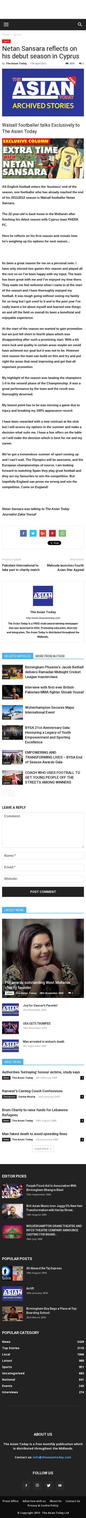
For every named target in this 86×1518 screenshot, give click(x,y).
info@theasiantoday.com (52, 1457)
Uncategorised (13, 1373)
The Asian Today (16, 63)
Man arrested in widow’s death (43, 1041)
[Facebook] (26, 1485)
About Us (56, 1501)
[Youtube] (60, 1485)
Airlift (30, 1288)
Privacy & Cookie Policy (43, 1505)
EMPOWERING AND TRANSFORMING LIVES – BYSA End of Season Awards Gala (53, 757)
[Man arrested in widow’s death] (10, 1046)
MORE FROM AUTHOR (50, 656)
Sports (17, 34)
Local (6, 677)
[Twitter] (48, 1485)
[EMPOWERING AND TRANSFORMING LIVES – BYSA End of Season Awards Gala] (12, 757)
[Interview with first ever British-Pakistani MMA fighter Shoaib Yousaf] (12, 692)
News (6, 1077)
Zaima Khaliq (26, 1096)
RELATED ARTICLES (18, 656)
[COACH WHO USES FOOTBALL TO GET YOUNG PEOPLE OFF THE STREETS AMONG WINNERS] (12, 777)
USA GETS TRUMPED (37, 1023)
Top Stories (10, 1348)
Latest (6, 717)
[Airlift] (12, 1293)
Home (5, 34)
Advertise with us (34, 1501)
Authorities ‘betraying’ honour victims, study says (41, 1072)
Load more (41, 1148)
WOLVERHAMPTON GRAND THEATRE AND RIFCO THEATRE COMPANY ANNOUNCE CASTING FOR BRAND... (54, 1230)
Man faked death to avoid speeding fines (34, 1134)
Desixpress (9, 1096)
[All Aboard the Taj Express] (12, 1273)
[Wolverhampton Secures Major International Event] (12, 712)
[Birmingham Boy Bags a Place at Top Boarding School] (12, 1313)
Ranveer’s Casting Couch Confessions (32, 1091)
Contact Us (73, 1501)
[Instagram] (37, 1485)
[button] (80, 24)
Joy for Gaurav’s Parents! (40, 1005)
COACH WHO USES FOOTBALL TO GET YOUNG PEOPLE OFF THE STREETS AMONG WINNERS (52, 777)
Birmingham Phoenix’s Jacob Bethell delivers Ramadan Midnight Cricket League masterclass (54, 672)
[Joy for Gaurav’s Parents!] (10, 1009)
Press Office (11, 1501)
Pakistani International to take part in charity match (21, 568)
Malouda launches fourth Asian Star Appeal (65, 568)
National (8, 697)
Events (7, 1386)
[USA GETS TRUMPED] (10, 1027)
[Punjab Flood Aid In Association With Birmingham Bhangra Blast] (12, 1191)
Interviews (10, 1392)
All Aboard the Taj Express (44, 1268)
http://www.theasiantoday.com (43, 618)
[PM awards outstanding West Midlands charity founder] (43, 958)
